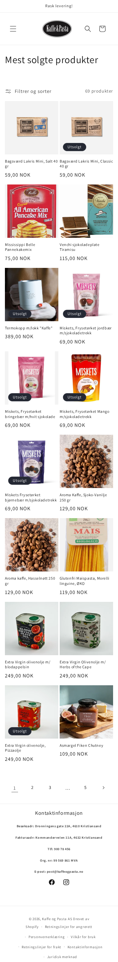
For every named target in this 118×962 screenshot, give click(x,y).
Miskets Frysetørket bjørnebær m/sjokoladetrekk (31, 497)
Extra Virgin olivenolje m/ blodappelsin (27, 664)
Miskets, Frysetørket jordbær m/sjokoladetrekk (86, 330)
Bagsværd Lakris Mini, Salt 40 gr (31, 164)
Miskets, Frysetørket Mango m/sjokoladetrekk (84, 414)
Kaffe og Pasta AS (57, 919)
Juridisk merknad (62, 956)
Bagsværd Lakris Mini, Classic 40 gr (86, 164)
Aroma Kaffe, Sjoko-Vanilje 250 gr (83, 497)
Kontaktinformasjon (85, 947)
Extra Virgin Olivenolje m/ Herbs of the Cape (83, 664)
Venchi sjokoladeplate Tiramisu (80, 247)
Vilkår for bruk (83, 937)
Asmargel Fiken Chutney (81, 745)
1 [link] (14, 788)
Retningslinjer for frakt (41, 947)
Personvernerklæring (47, 937)
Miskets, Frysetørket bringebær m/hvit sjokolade (30, 414)
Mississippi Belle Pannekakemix (20, 247)
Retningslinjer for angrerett (69, 926)
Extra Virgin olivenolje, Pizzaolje (25, 748)
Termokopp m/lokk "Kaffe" (28, 327)
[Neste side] (103, 787)
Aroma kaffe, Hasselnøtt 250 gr (30, 581)
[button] (13, 29)
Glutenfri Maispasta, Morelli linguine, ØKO (84, 581)
